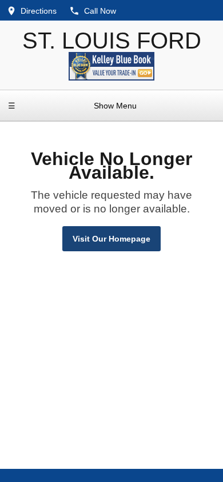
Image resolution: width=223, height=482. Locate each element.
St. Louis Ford (111, 40)
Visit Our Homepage (111, 238)
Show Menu (72, 105)
